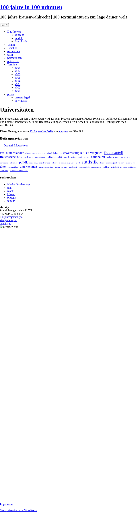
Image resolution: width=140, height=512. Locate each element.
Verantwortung (61, 167)
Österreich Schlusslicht (19, 171)
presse (10, 94)
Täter (3, 166)
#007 (17, 71)
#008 (17, 67)
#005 (17, 77)
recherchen (13, 51)
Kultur (19, 157)
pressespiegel (22, 97)
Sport (78, 163)
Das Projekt (14, 31)
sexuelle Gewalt (67, 163)
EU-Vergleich (94, 153)
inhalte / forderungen (19, 184)
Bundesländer (15, 153)
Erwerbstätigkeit (73, 153)
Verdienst (73, 167)
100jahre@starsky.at (11, 217)
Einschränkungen (54, 153)
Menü (4, 25)
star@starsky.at (8, 220)
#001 (17, 90)
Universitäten (12, 167)
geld (9, 187)
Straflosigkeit (111, 163)
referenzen (13, 61)
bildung (11, 197)
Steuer (102, 163)
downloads (21, 41)
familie (11, 200)
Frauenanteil (113, 152)
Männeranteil (76, 157)
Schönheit (56, 163)
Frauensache (8, 157)
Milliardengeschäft (55, 157)
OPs (128, 157)
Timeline (12, 48)
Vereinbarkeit (84, 167)
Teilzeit (121, 163)
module (19, 38)
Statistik (89, 162)
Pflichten (14, 163)
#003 (17, 84)
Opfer (123, 157)
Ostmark (6, 145)
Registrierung (44, 163)
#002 (17, 87)
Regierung (33, 163)
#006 (17, 74)
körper (11, 194)
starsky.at (5, 223)
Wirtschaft (114, 167)
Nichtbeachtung (113, 157)
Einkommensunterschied (35, 153)
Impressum (6, 504)
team (10, 54)
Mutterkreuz (23, 145)
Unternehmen (28, 166)
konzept (19, 34)
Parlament (4, 163)
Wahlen (106, 167)
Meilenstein (29, 157)
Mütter (86, 157)
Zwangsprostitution (128, 167)
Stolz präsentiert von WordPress (18, 510)
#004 (17, 80)
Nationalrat (98, 157)
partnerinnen (14, 57)
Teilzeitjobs (130, 163)
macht (10, 191)
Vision (11, 44)
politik (23, 162)
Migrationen (40, 157)
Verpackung (96, 167)
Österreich (4, 171)
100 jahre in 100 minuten (31, 7)
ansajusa (63, 131)
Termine (12, 64)
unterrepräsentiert (46, 167)
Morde (67, 157)
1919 (2, 153)
